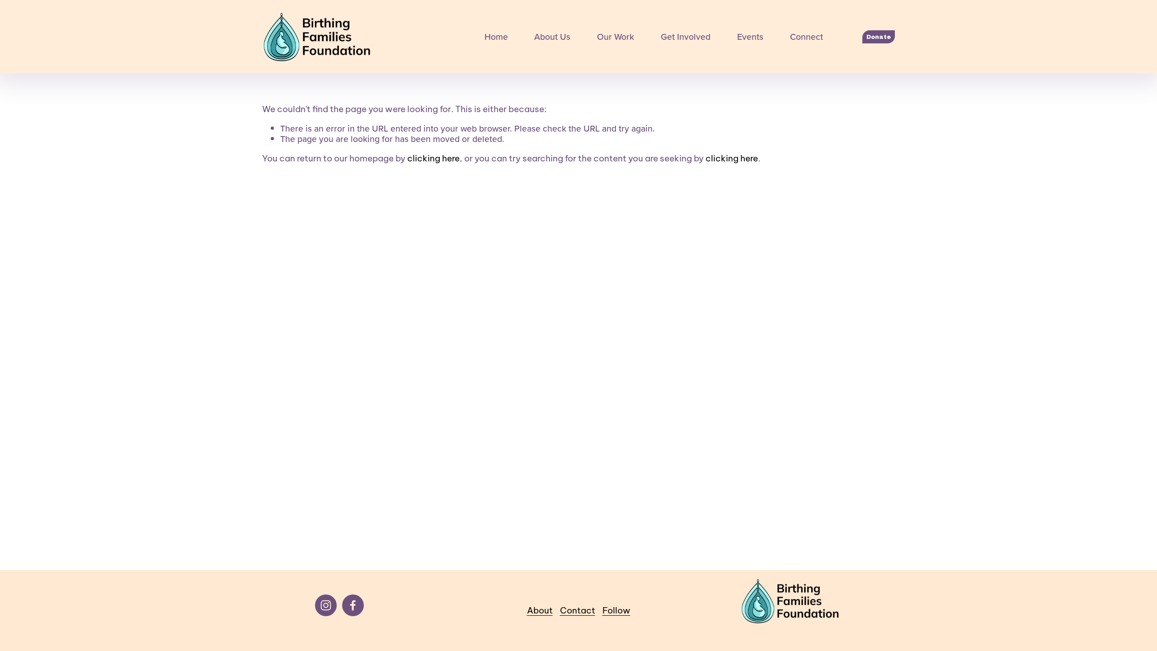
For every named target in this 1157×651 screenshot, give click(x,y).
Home (496, 37)
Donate (878, 37)
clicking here (433, 158)
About (540, 610)
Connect (806, 37)
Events (750, 37)
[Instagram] (326, 605)
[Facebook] (353, 605)
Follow (616, 610)
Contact (577, 610)
